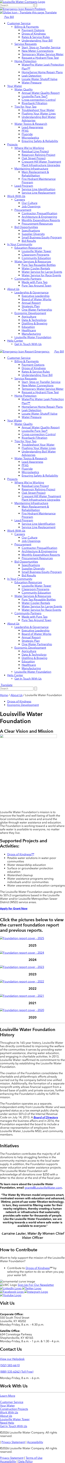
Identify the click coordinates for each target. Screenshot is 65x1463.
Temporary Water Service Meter (43, 54)
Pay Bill (9, 17)
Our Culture (29, 203)
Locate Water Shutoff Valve (39, 79)
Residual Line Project (35, 151)
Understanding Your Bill (37, 40)
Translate (50, 12)
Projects (12, 144)
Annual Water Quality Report (41, 93)
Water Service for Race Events (41, 275)
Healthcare (29, 330)
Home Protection (25, 61)
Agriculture (29, 316)
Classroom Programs (35, 254)
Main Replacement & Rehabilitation (35, 173)
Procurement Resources (37, 223)
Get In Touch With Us (28, 344)
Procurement (22, 210)
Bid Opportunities (26, 227)
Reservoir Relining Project (38, 154)
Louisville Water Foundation (32, 337)
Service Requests (25, 44)
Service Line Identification (38, 189)
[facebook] (12, 1291)
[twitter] (31, 1288)
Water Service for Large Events (42, 272)
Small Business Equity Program (42, 237)
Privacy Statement (13, 1442)
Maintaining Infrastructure (31, 168)
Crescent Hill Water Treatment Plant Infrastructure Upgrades (41, 163)
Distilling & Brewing (34, 323)
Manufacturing (31, 333)
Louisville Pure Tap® (35, 96)
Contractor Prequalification (39, 213)
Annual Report (31, 302)
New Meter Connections (37, 51)
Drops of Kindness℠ (20, 854)
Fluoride (27, 134)
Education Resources (28, 247)
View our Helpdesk (12, 1359)
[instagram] (36, 1291)
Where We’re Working (29, 148)
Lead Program (23, 185)
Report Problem (35, 9)
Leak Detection (31, 75)
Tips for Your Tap (25, 106)
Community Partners (27, 278)
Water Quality (23, 89)
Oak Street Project (34, 158)
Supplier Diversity (33, 234)
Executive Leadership (35, 296)
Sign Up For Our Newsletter (36, 1285)
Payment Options (33, 30)
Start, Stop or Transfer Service (41, 47)
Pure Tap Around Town (36, 285)
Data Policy (25, 1461)
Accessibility (35, 1442)
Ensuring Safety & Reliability (40, 141)
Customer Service (19, 23)
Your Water (14, 86)
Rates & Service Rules (36, 37)
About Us (13, 289)
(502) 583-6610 (10, 1365)
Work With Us (16, 196)
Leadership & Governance (31, 292)
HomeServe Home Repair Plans (42, 72)
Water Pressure (32, 82)
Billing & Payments (26, 26)
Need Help (7, 1422)
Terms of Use (34, 1458)
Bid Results (29, 241)
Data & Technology (34, 320)
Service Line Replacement (38, 192)
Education (28, 327)
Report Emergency (37, 351)
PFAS (25, 130)
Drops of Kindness (34, 33)
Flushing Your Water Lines (39, 113)
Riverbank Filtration (34, 103)
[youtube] (10, 1295)
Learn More (7, 1395)
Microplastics (30, 137)
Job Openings (31, 206)
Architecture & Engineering (39, 216)
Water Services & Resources (32, 261)
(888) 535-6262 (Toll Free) (16, 1371)
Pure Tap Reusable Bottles (39, 265)
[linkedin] (11, 1288)
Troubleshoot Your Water (38, 110)
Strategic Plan (31, 306)
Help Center (15, 340)
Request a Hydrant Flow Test (40, 57)
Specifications (31, 230)
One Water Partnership (37, 309)
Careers (19, 199)
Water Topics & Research (30, 124)
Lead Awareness (32, 127)
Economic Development (30, 313)
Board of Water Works (36, 299)
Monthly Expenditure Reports (41, 220)
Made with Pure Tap (34, 282)
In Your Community (19, 244)
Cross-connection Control (39, 99)
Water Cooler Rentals (36, 268)
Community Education (36, 258)
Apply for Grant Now (13, 908)
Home (4, 695)
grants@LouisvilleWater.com (43, 1187)
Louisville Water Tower (36, 251)
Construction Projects (14, 1409)
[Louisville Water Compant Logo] (22, 1)
